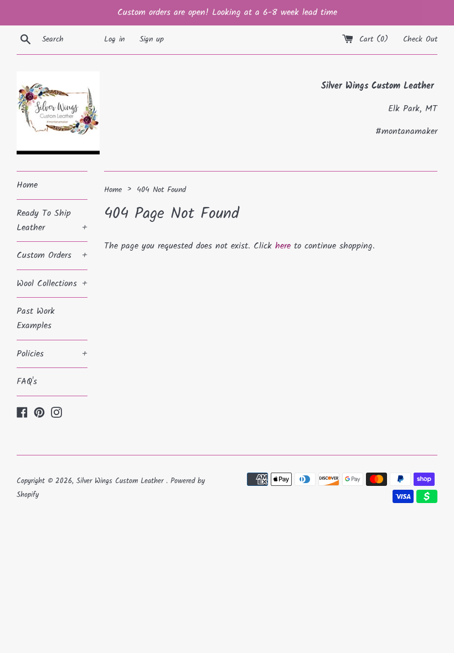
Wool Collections (52, 284)
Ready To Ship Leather (52, 220)
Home (27, 185)
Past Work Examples (36, 318)
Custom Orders (52, 255)
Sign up (152, 39)
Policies (52, 354)
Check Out (420, 39)
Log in (114, 39)
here (283, 246)
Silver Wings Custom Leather (121, 481)
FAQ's (27, 381)
